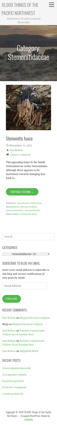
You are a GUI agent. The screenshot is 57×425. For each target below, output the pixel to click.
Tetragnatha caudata (14, 374)
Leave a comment (20, 154)
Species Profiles (28, 207)
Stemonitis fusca (19, 138)
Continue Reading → (22, 192)
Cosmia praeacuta (12, 393)
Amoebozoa (23, 203)
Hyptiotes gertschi (13, 381)
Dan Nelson (16, 150)
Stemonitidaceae (14, 210)
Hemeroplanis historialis (16, 368)
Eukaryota (35, 203)
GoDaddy (28, 419)
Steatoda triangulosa (14, 387)
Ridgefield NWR (29, 351)
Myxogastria (12, 207)
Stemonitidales (32, 210)
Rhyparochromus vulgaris (35, 317)
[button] (52, 5)
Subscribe (11, 298)
